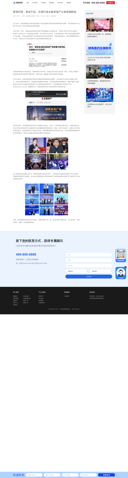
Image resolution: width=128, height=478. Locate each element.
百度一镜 (25, 300)
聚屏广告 (25, 302)
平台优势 (34, 2)
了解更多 (68, 2)
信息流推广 (26, 296)
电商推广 (15, 305)
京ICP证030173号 (53, 309)
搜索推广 (15, 296)
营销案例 (51, 2)
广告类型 (43, 2)
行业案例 (66, 296)
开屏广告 (15, 302)
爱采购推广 (16, 298)
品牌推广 (15, 300)
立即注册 (88, 276)
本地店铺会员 (27, 298)
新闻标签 (53, 16)
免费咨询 (110, 2)
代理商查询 (42, 302)
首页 (27, 2)
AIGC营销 (60, 2)
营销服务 (41, 300)
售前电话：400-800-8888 (96, 296)
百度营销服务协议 (65, 309)
